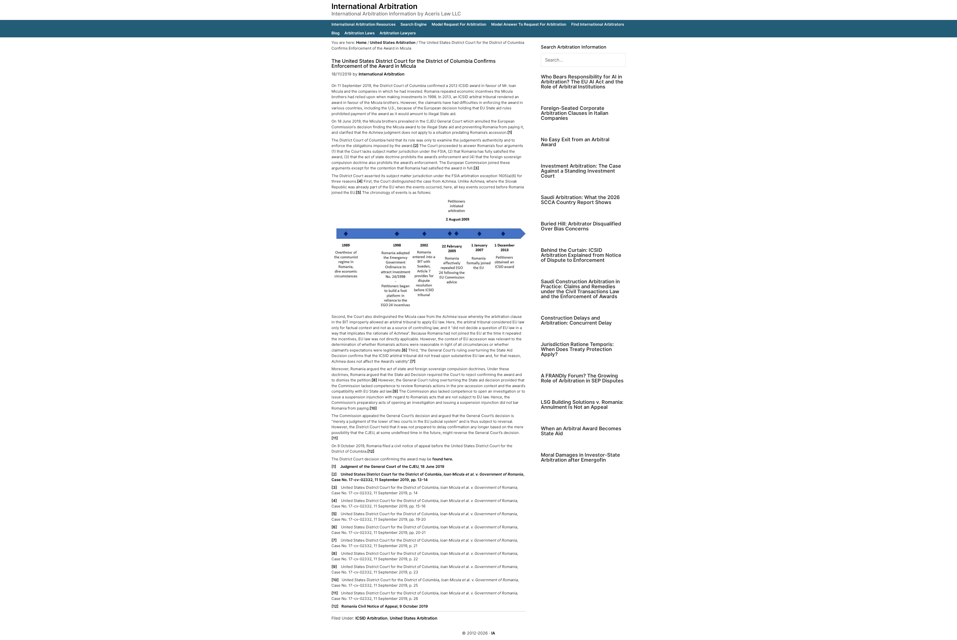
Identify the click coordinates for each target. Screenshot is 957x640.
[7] (412, 361)
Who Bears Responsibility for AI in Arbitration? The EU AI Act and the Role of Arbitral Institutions (582, 82)
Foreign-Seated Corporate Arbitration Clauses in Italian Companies (574, 113)
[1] (509, 132)
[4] (360, 181)
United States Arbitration (413, 618)
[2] (415, 145)
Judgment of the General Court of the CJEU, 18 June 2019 (392, 466)
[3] (476, 168)
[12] (370, 451)
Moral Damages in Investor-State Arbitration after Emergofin (580, 457)
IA (493, 633)
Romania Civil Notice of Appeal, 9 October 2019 (384, 606)
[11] (334, 438)
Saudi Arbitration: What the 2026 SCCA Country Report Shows (580, 199)
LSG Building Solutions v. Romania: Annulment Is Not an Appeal (582, 404)
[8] (374, 380)
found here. (442, 459)
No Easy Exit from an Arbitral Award (575, 142)
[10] (373, 408)
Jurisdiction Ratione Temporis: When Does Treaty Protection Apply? (577, 349)
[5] (358, 192)
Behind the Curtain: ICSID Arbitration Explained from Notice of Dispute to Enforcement (581, 255)
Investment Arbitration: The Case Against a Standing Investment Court (581, 171)
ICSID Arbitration (371, 618)
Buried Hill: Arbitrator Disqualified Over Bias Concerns (581, 226)
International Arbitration (374, 6)
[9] (395, 391)
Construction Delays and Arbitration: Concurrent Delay (576, 320)
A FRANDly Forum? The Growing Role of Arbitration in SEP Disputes (582, 378)
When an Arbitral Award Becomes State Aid (581, 431)
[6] (404, 350)
